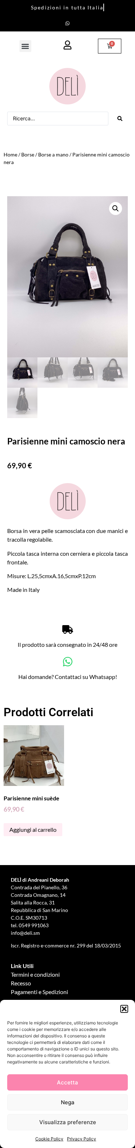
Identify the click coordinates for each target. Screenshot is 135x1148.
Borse (27, 154)
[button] (124, 1008)
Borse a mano (53, 154)
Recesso (21, 983)
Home (10, 154)
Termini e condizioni (35, 974)
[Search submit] (120, 118)
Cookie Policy (49, 1138)
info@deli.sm (25, 933)
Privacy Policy (81, 1138)
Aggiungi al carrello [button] (33, 829)
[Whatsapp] (67, 23)
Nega (68, 1102)
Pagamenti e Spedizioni (39, 991)
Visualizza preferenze (67, 1122)
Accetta (67, 1082)
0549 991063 (34, 925)
